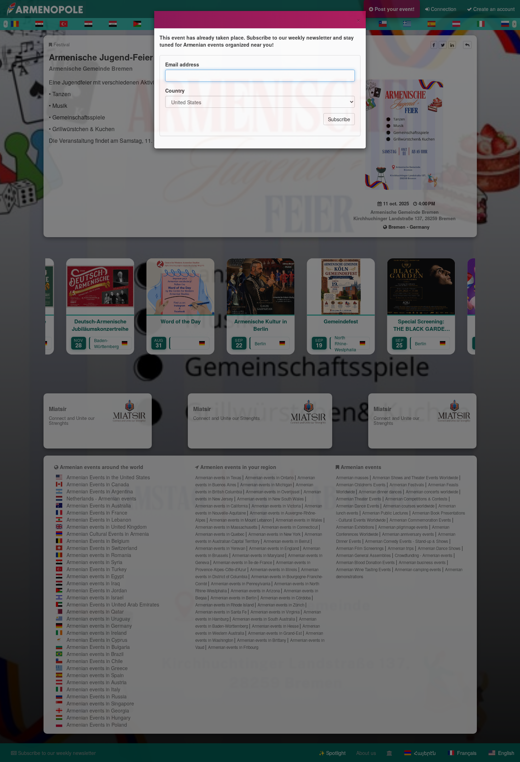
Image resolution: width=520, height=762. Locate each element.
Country (175, 90)
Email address (182, 64)
